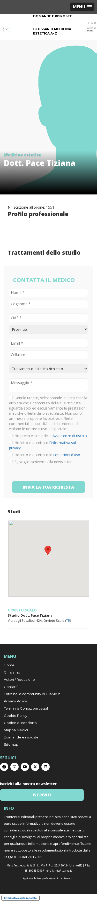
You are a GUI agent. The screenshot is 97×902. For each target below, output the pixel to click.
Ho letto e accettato (44, 445)
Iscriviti (42, 795)
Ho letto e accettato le (46, 454)
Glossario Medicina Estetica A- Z (52, 31)
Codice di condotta (20, 723)
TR (68, 620)
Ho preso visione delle (49, 435)
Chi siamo (12, 672)
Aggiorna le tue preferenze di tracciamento (48, 878)
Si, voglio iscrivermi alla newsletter (42, 461)
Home (9, 665)
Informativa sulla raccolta (20, 897)
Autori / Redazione (19, 679)
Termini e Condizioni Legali (26, 708)
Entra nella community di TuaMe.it (32, 694)
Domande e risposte (52, 16)
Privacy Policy (15, 701)
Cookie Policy (15, 715)
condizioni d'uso (66, 454)
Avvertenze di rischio (70, 435)
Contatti (11, 687)
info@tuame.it (63, 870)
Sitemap (11, 744)
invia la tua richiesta (48, 487)
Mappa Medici (16, 730)
